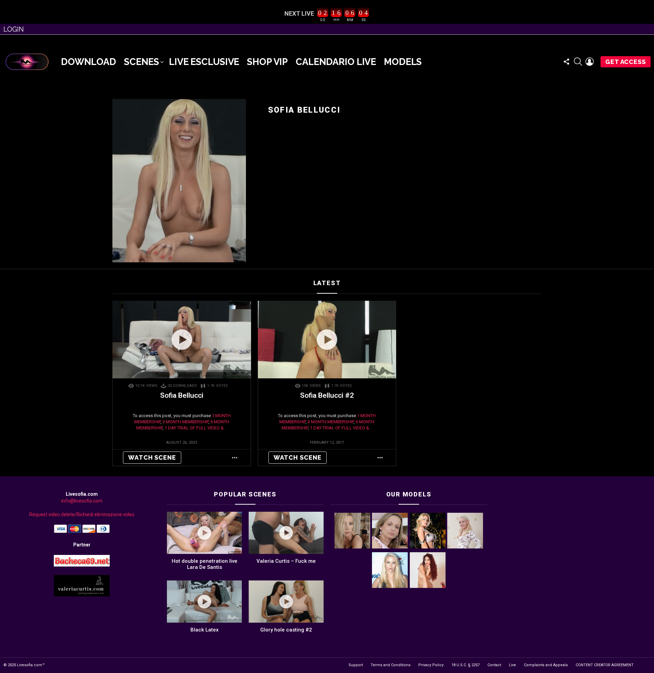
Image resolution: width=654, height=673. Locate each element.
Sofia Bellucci (181, 395)
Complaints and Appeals (546, 665)
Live (512, 665)
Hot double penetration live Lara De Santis (204, 564)
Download (88, 61)
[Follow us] (566, 61)
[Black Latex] (204, 601)
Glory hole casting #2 (286, 630)
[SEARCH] (578, 61)
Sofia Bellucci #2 (327, 395)
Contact (494, 665)
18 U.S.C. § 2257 (465, 665)
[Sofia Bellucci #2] (327, 340)
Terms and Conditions (390, 665)
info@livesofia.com (82, 501)
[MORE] (234, 458)
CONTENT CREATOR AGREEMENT (605, 665)
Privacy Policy (430, 665)
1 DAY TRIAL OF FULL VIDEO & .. (196, 427)
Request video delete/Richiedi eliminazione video (82, 514)
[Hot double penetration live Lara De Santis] (204, 533)
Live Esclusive (204, 61)
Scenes (141, 61)
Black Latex (204, 630)
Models (403, 61)
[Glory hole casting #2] (286, 601)
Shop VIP (267, 61)
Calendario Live (336, 61)
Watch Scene (152, 457)
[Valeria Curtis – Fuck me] (286, 533)
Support (355, 665)
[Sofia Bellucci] (181, 340)
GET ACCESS (625, 61)
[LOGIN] (590, 61)
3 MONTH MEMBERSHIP (185, 421)
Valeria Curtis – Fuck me (286, 561)
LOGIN (13, 29)
